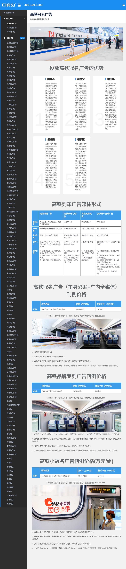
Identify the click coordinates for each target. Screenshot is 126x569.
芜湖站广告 (11, 146)
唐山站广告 (11, 281)
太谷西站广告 (11, 372)
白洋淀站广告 (11, 245)
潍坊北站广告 (11, 438)
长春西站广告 (11, 232)
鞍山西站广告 (11, 298)
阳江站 (9, 290)
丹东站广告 (11, 426)
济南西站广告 (11, 96)
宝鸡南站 (10, 306)
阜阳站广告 (11, 257)
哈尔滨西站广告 (12, 150)
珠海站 (9, 409)
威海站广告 (11, 220)
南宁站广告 (11, 138)
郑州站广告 (11, 80)
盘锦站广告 (11, 430)
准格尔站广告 (11, 179)
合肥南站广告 (11, 84)
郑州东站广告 (11, 92)
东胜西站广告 (11, 175)
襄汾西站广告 (11, 388)
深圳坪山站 (11, 319)
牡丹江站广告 (11, 228)
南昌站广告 (11, 113)
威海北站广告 (11, 339)
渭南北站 (10, 500)
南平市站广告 (11, 446)
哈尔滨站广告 (11, 117)
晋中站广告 (11, 277)
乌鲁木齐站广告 (12, 129)
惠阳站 (9, 483)
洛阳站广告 (11, 199)
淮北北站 (10, 467)
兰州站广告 (11, 253)
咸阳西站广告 (11, 495)
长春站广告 (11, 88)
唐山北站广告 (11, 286)
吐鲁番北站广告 (12, 195)
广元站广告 (11, 166)
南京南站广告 (11, 63)
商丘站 (9, 401)
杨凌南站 (10, 364)
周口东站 (10, 471)
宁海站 (9, 458)
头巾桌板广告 (11, 28)
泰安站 (9, 434)
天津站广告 (11, 68)
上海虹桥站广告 (12, 43)
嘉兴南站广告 (11, 224)
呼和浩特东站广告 (13, 405)
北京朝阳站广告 (12, 51)
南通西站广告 (11, 454)
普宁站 (9, 314)
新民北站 (10, 504)
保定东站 (10, 310)
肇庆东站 (10, 302)
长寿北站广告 (11, 397)
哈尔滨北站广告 (12, 191)
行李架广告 (11, 32)
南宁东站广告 (11, 249)
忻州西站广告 (11, 384)
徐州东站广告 (11, 142)
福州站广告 (11, 109)
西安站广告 (11, 413)
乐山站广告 (11, 265)
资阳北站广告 (11, 261)
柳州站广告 (11, 360)
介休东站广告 (11, 380)
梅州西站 (10, 487)
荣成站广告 (11, 343)
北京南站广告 (11, 47)
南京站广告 (11, 72)
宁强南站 (10, 442)
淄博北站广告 (11, 162)
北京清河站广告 (12, 335)
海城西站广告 (11, 269)
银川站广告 (11, 236)
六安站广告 (11, 323)
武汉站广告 (11, 55)
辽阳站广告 (11, 421)
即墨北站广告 (11, 347)
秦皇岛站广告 (11, 331)
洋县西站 (10, 417)
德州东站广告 (11, 356)
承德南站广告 (11, 187)
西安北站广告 (11, 59)
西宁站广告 (11, 158)
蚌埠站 (9, 463)
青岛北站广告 (11, 133)
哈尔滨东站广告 (12, 212)
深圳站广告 (11, 121)
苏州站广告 (11, 76)
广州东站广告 (11, 105)
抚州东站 (10, 475)
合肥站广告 (11, 100)
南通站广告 (11, 450)
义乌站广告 (11, 216)
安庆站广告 (11, 294)
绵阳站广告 (11, 207)
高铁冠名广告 (11, 23)
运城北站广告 (11, 368)
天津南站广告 (11, 393)
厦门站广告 (11, 170)
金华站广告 (11, 203)
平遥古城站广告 (12, 376)
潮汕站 (9, 479)
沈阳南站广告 (11, 183)
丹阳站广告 (11, 327)
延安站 (9, 491)
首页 (31, 19)
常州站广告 (11, 154)
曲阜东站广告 (11, 273)
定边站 (9, 351)
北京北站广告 (11, 240)
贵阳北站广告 (11, 125)
